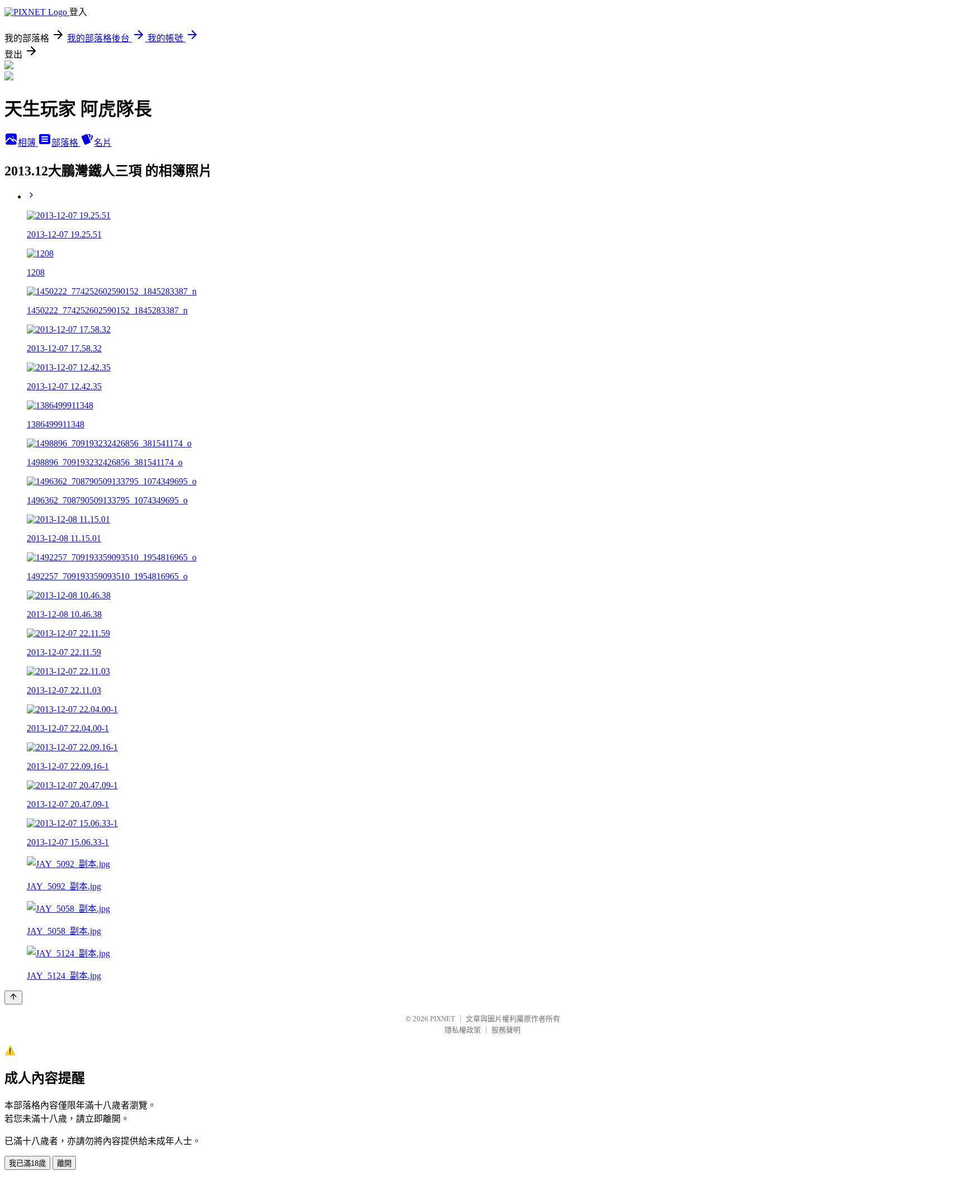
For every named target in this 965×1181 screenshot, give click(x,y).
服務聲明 (505, 1030)
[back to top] (13, 997)
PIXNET (442, 1019)
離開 (64, 1163)
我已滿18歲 (27, 1163)
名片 (103, 142)
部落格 (65, 142)
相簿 (28, 142)
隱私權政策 (463, 1030)
